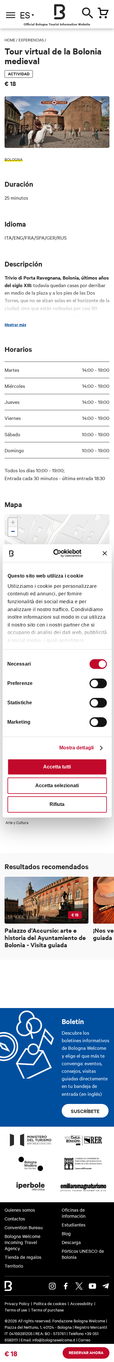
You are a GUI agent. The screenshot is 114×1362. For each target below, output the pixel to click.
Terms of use (16, 1309)
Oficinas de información (73, 1213)
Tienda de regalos (23, 1257)
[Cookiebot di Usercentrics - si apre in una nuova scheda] (59, 553)
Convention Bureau (24, 1227)
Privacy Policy (17, 1303)
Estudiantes (73, 1225)
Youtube (92, 1286)
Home (10, 39)
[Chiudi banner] (104, 553)
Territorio (14, 1266)
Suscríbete (85, 1111)
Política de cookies (49, 1303)
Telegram (105, 1286)
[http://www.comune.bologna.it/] (30, 1192)
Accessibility (81, 1303)
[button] (12, 522)
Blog (66, 1233)
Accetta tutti (57, 766)
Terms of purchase (47, 1309)
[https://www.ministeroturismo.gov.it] (31, 1146)
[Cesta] (103, 13)
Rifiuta (57, 804)
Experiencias (31, 39)
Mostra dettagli (76, 747)
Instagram (52, 1286)
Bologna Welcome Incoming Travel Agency (22, 1242)
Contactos (15, 1219)
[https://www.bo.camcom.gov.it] (83, 1169)
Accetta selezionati (57, 785)
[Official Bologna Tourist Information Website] (59, 11)
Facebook (65, 1286)
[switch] (98, 683)
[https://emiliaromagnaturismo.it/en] (83, 1192)
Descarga (71, 1242)
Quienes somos (20, 1210)
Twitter (79, 1286)
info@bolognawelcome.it (53, 1339)
